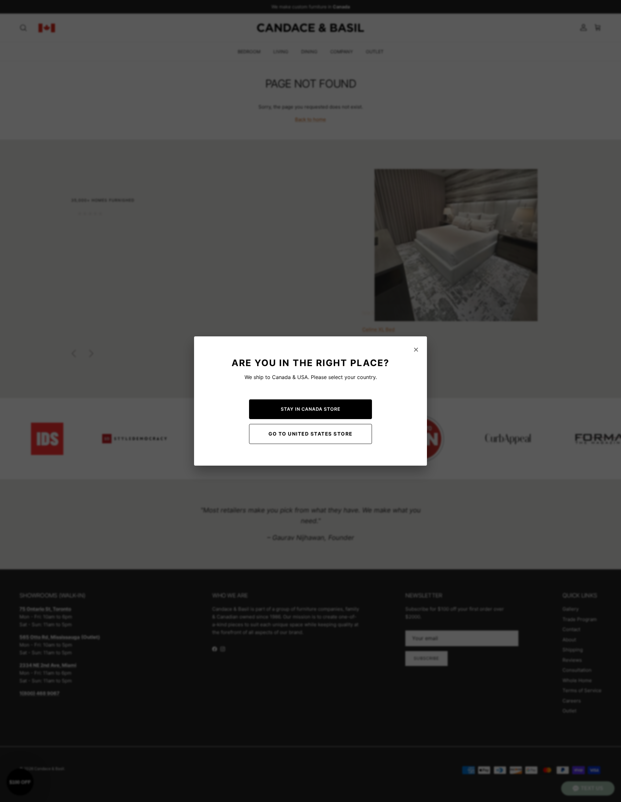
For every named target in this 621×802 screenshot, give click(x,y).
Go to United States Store (310, 434)
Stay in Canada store (311, 409)
